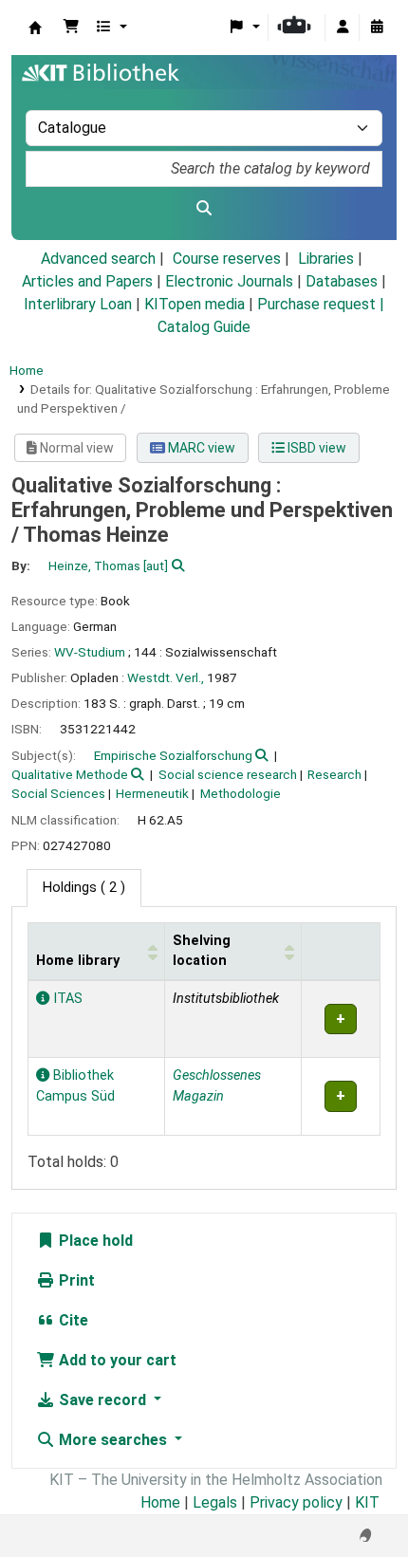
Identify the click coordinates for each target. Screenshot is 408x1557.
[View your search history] (377, 27)
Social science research (227, 774)
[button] (71, 27)
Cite (71, 1320)
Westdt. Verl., (165, 677)
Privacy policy (296, 1502)
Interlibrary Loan (78, 304)
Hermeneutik (152, 793)
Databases (342, 281)
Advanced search (98, 259)
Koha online (35, 27)
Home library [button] (78, 961)
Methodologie (240, 793)
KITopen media (194, 304)
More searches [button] (113, 1440)
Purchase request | (320, 304)
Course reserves (227, 259)
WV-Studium (89, 651)
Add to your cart (115, 1360)
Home (26, 370)
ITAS (66, 999)
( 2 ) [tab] (84, 888)
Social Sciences (58, 793)
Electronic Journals (229, 281)
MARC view (200, 447)
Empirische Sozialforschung (173, 755)
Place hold (94, 1241)
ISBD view (315, 447)
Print (75, 1280)
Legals (215, 1502)
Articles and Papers (87, 281)
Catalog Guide (204, 327)
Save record (102, 1400)
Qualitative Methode (69, 774)
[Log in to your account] (342, 27)
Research (334, 774)
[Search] (204, 209)
